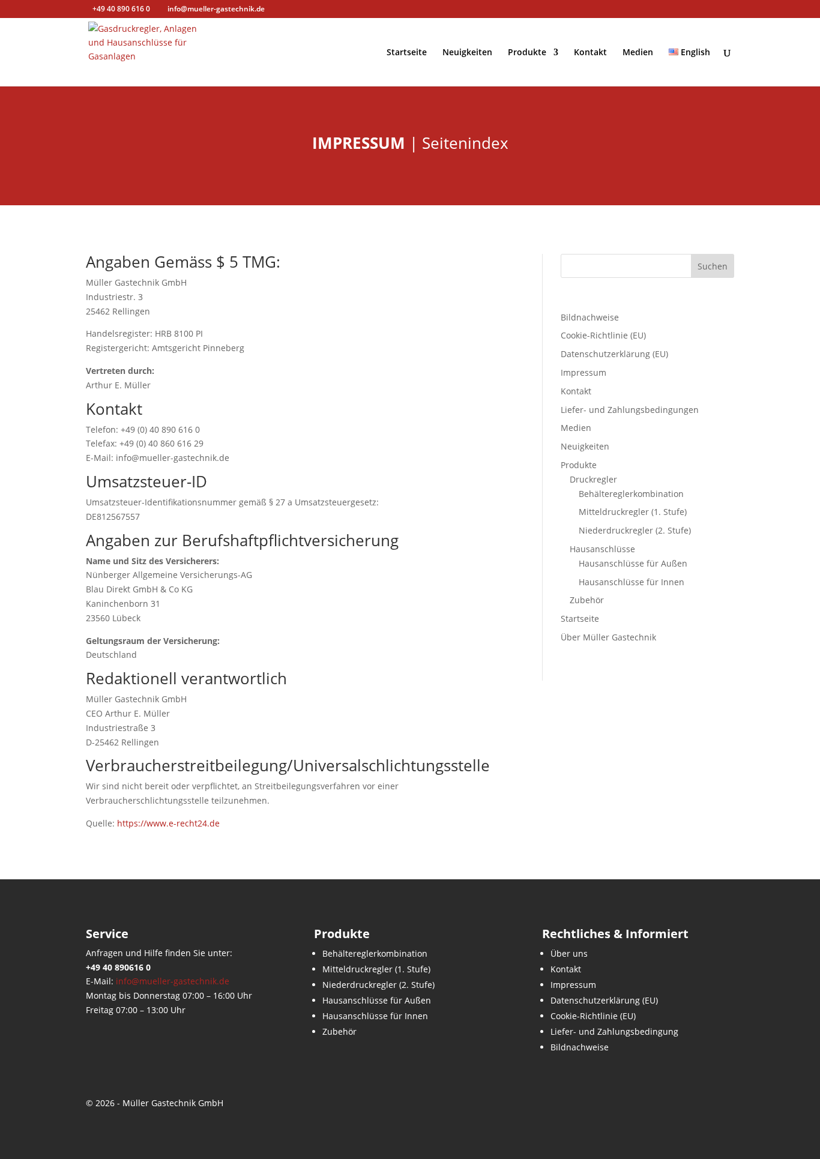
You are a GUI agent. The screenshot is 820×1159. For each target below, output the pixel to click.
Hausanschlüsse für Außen (633, 563)
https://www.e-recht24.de (168, 823)
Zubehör (587, 600)
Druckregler (593, 479)
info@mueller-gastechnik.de (172, 981)
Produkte (527, 53)
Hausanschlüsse (602, 549)
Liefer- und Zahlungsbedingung (614, 1031)
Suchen (713, 266)
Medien (638, 53)
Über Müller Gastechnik (608, 637)
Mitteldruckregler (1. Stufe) (633, 511)
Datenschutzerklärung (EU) (614, 354)
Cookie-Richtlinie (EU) (603, 335)
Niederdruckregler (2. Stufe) (635, 530)
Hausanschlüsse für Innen (631, 582)
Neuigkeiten (467, 53)
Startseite (407, 53)
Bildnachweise (590, 317)
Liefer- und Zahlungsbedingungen (630, 409)
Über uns (569, 953)
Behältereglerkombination (631, 493)
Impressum (583, 372)
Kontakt (590, 53)
